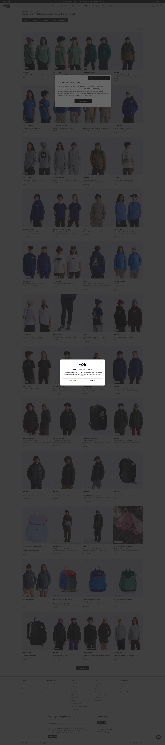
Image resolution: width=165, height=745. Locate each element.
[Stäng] (102, 362)
